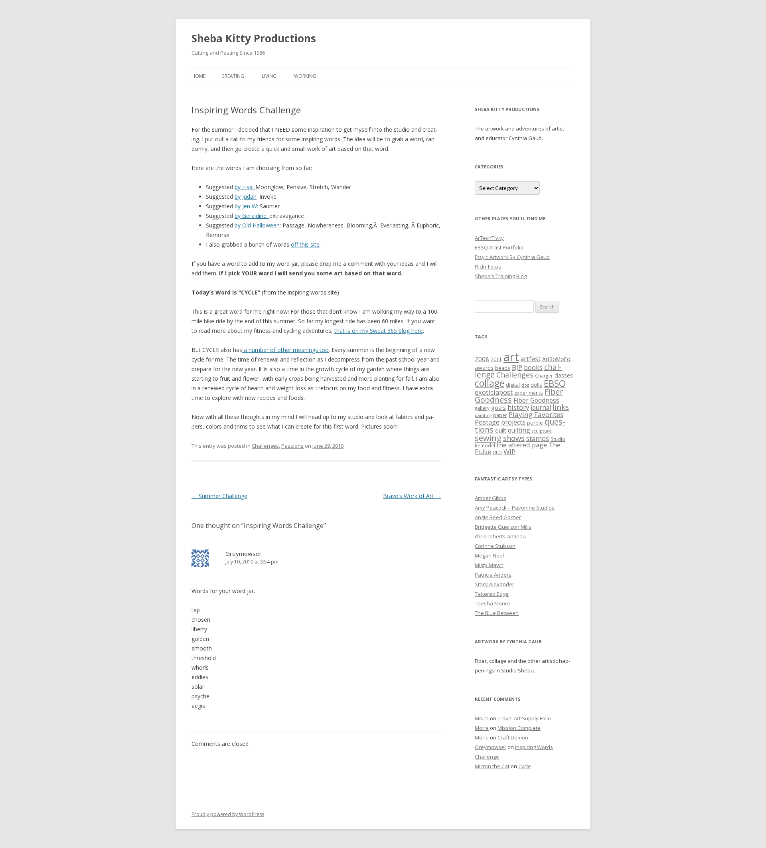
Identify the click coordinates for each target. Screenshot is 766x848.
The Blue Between (497, 613)
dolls (536, 385)
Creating (232, 76)
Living (269, 76)
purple (535, 422)
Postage (487, 422)
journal (541, 407)
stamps (537, 438)
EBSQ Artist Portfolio (499, 247)
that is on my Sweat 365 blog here (378, 330)
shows (514, 438)
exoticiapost (494, 392)
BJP (517, 367)
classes (564, 375)
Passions (292, 445)
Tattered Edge (492, 593)
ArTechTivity (489, 237)
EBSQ (555, 383)
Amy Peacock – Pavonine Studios (515, 507)
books (533, 367)
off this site (305, 244)
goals (498, 407)
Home (198, 76)
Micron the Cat (492, 766)
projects (513, 422)
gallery (482, 408)
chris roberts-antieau (500, 536)
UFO (497, 452)
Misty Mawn (489, 565)
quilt (500, 430)
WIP (509, 451)
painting (483, 415)
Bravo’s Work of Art (412, 496)
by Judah (246, 196)
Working (305, 76)
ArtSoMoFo (556, 359)
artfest (531, 358)
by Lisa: (245, 187)
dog (525, 385)
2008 (482, 359)
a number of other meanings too (285, 350)
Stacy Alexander (494, 584)
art (511, 357)
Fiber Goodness (536, 400)
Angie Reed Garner (498, 517)
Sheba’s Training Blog (501, 276)
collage (489, 383)
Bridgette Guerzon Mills (503, 526)
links (561, 407)
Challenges (265, 445)
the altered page (522, 444)
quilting (519, 430)
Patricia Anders (493, 574)
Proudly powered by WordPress (228, 814)
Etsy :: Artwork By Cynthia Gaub (512, 257)
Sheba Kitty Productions (254, 38)
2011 (496, 359)
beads (502, 368)
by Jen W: (246, 206)
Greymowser (243, 553)
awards (484, 368)
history (518, 407)
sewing (488, 437)
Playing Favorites (536, 414)
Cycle (524, 766)
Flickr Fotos (488, 266)
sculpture (542, 431)
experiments (528, 392)
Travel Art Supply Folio (524, 718)
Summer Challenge (219, 496)
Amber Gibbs (490, 498)
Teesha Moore (492, 603)
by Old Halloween (257, 225)
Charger (544, 375)
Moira (482, 718)
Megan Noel (489, 555)
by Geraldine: (252, 215)
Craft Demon (513, 737)
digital (513, 384)
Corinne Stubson (495, 546)
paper (500, 415)
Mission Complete (519, 727)
